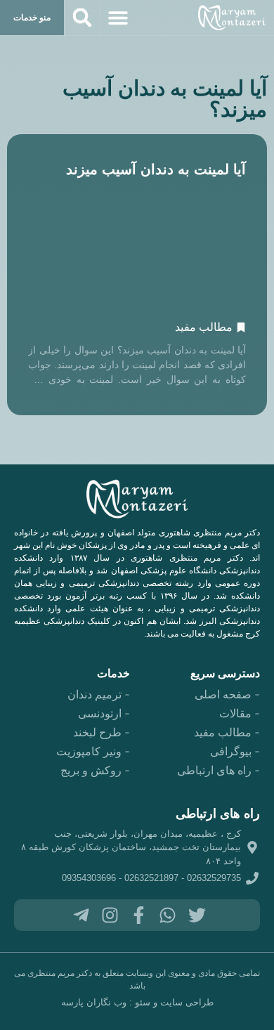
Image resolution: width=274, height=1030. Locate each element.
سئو (142, 1002)
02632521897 (151, 878)
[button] (118, 17)
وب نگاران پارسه (93, 1002)
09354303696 (89, 878)
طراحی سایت (187, 1002)
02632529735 (214, 878)
